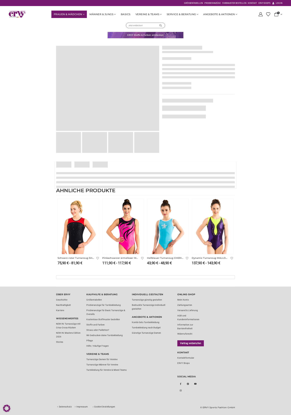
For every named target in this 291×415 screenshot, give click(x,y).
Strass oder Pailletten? (97, 330)
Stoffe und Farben (95, 325)
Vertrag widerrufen (190, 343)
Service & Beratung (181, 14)
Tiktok (188, 390)
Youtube (195, 384)
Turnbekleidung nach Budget (146, 327)
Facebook (181, 384)
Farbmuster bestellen (234, 3)
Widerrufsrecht (184, 334)
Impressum (82, 406)
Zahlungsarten (184, 305)
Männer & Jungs (101, 14)
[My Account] (260, 14)
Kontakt (252, 3)
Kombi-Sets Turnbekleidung (145, 322)
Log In (279, 3)
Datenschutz (65, 406)
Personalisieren (94, 204)
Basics (125, 14)
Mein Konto (183, 300)
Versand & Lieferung (187, 310)
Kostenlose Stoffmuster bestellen (103, 319)
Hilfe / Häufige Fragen (97, 346)
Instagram (181, 390)
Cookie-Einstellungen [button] (104, 406)
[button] (6, 408)
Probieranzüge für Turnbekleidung (103, 305)
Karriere (60, 310)
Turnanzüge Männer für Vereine (102, 364)
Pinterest (188, 384)
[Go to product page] (78, 226)
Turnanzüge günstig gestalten (147, 300)
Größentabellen (193, 3)
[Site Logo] (17, 14)
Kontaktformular (185, 358)
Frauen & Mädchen (68, 14)
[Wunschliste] (268, 14)
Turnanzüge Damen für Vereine (101, 359)
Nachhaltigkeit (63, 305)
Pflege (89, 340)
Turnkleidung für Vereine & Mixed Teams (106, 370)
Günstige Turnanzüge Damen (146, 333)
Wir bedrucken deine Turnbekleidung (104, 335)
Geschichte (61, 300)
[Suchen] (160, 25)
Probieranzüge (212, 3)
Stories (59, 342)
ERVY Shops (264, 3)
